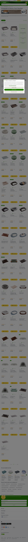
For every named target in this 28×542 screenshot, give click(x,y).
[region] (14, 86)
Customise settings (14, 87)
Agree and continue (14, 89)
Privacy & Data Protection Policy (12, 85)
